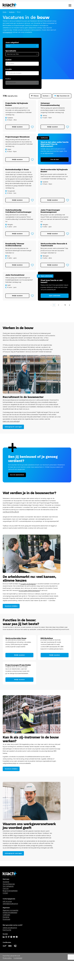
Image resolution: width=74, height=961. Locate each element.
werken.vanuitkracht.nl (10, 928)
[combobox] (22, 63)
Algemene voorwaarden (10, 910)
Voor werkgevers (8, 886)
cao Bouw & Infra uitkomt (11, 512)
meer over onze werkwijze (11, 421)
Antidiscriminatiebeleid (10, 912)
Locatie (8, 69)
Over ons (5, 888)
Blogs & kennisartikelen (10, 891)
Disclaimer (6, 917)
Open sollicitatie (54, 295)
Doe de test (55, 159)
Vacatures (12, 12)
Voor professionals (9, 884)
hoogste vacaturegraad (28, 584)
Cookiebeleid (17, 958)
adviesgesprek (7, 32)
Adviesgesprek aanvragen (13, 427)
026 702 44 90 (7, 901)
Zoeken (8, 60)
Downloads (6, 919)
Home (4, 12)
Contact (5, 893)
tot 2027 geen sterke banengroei (29, 590)
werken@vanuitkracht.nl (10, 903)
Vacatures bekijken (11, 606)
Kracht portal (7, 930)
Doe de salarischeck (17, 475)
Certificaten (6, 915)
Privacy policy (7, 958)
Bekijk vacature (17, 127)
